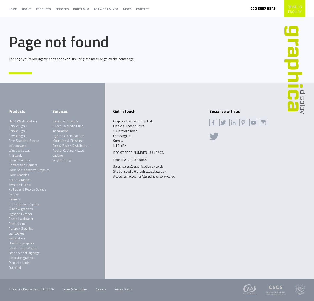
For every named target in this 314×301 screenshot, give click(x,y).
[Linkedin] (233, 122)
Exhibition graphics (22, 257)
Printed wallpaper (21, 218)
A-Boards (15, 155)
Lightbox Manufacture (68, 135)
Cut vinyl (15, 267)
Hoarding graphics (21, 243)
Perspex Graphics (21, 228)
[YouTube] (253, 122)
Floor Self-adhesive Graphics (29, 169)
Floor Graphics (19, 174)
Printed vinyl (17, 223)
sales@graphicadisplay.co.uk (142, 166)
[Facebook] (213, 122)
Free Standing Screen (24, 140)
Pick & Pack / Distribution (70, 145)
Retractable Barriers (23, 164)
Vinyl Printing (61, 160)
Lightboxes (17, 233)
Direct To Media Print (67, 125)
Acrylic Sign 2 (18, 130)
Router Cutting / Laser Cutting (68, 153)
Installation (17, 238)
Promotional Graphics (24, 204)
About (26, 9)
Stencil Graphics (20, 179)
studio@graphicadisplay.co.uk (145, 171)
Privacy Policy (123, 289)
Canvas (14, 194)
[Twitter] (223, 122)
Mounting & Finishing (67, 140)
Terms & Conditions (74, 289)
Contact (142, 9)
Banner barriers (19, 160)
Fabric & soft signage (24, 252)
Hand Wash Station (23, 121)
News (127, 9)
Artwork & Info (106, 9)
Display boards (19, 262)
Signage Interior (20, 184)
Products (43, 9)
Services (62, 9)
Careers (101, 289)
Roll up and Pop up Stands (27, 189)
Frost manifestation (23, 248)
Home (13, 9)
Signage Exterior (20, 213)
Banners (14, 199)
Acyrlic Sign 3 (18, 135)
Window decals (19, 150)
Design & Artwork (65, 121)
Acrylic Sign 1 (18, 125)
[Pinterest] (243, 122)
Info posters (18, 145)
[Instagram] (263, 122)
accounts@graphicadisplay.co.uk (151, 176)
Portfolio (81, 9)
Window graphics (21, 208)
